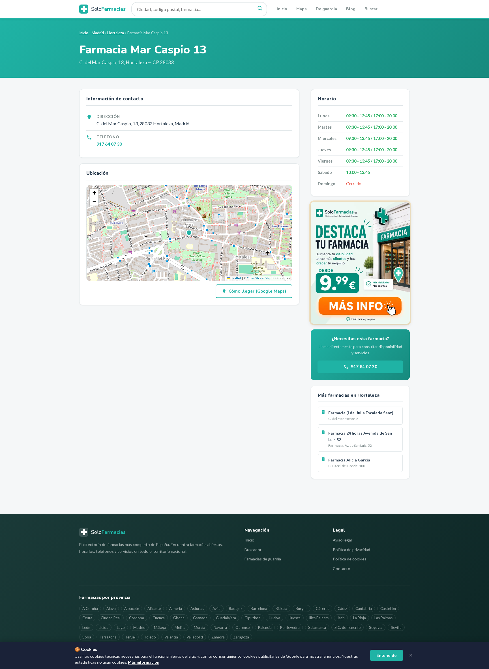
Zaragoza (241, 637)
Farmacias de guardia (262, 558)
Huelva (274, 618)
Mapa (301, 9)
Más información (143, 662)
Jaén (341, 618)
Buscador (252, 549)
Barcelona (259, 608)
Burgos (301, 608)
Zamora (218, 637)
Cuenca (159, 618)
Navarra (220, 627)
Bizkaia (281, 608)
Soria (86, 637)
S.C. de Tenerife (347, 627)
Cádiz (342, 608)
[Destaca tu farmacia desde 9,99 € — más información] (360, 263)
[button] (189, 233)
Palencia (265, 627)
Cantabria (363, 608)
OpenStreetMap (259, 278)
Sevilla (396, 627)
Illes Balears (319, 618)
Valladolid (194, 637)
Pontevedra (290, 627)
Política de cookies (349, 558)
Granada (200, 618)
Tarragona (108, 637)
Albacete (131, 608)
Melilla (180, 627)
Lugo (121, 627)
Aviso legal (342, 540)
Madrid (98, 33)
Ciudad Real (111, 618)
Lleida (103, 627)
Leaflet (235, 278)
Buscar (371, 9)
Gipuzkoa (252, 618)
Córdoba (136, 618)
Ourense (242, 627)
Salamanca (317, 627)
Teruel (130, 637)
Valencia (171, 637)
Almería (175, 608)
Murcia (199, 627)
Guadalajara (226, 618)
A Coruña (90, 608)
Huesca (295, 618)
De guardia (326, 9)
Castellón (388, 608)
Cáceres (322, 608)
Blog (350, 9)
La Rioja (359, 618)
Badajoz (235, 608)
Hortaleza (115, 33)
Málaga (160, 627)
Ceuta (87, 618)
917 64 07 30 (109, 143)
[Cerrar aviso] (411, 655)
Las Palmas (383, 618)
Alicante (154, 608)
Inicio (282, 9)
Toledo (150, 637)
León (86, 627)
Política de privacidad (351, 549)
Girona (179, 618)
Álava (111, 608)
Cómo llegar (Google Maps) (257, 291)
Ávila (216, 608)
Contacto (341, 568)
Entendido (386, 655)
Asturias (197, 608)
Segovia (375, 627)
